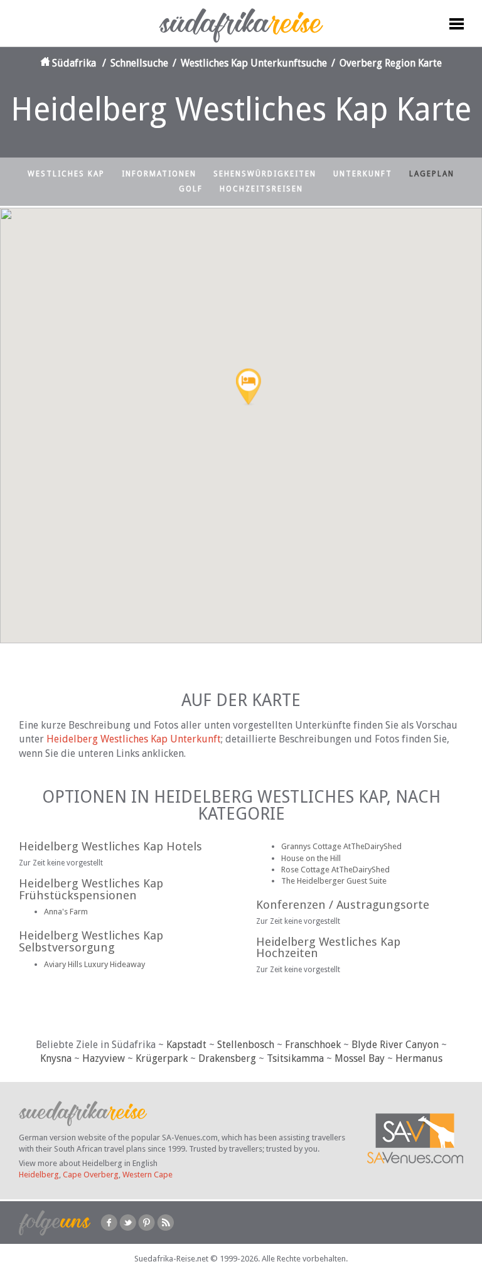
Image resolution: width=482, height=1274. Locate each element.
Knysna (56, 1058)
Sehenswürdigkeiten (264, 173)
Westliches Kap (66, 173)
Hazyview (103, 1058)
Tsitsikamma (295, 1058)
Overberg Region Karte (391, 63)
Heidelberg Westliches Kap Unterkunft (133, 739)
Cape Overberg (91, 1174)
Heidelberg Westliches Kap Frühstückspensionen (91, 889)
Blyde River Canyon (395, 1045)
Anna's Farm (66, 911)
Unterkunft (362, 173)
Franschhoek (313, 1045)
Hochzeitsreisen (261, 189)
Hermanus (418, 1058)
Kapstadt (186, 1045)
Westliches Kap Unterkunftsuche (254, 63)
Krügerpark (162, 1058)
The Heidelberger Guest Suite (334, 881)
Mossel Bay (360, 1058)
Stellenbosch (245, 1045)
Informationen (159, 173)
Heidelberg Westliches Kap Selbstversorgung (91, 941)
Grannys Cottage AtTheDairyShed (341, 846)
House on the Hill (311, 858)
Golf (191, 189)
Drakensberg (227, 1058)
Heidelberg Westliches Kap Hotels (110, 846)
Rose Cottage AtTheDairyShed (335, 869)
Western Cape (147, 1174)
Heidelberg (39, 1174)
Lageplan (431, 173)
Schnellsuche (139, 63)
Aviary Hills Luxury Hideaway (94, 964)
